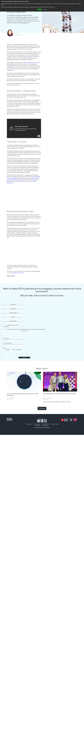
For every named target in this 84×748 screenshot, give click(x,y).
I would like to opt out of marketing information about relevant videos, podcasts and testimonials (26, 330)
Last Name (13, 308)
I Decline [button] (45, 9)
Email (13, 317)
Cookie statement (45, 424)
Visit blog (42, 408)
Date (4, 348)
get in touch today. (19, 273)
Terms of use (29, 424)
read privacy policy (7, 343)
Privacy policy (36, 424)
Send (24, 357)
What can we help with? (13, 325)
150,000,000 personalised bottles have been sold (23, 179)
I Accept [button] (39, 9)
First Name (13, 304)
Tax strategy (45, 425)
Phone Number (13, 321)
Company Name (13, 312)
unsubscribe (6, 338)
